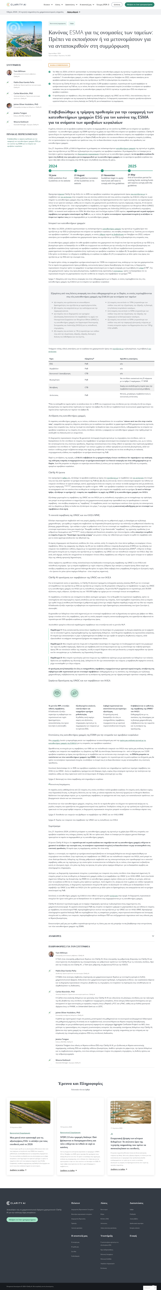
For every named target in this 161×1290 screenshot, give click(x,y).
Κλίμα (102, 1214)
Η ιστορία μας (75, 1242)
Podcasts (133, 1214)
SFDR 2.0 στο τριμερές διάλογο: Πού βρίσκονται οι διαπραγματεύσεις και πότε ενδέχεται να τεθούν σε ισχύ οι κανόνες (78, 1142)
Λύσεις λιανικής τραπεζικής (108, 1228)
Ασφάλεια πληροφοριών (108, 1263)
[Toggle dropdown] (52, 4)
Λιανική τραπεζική (76, 1228)
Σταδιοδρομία (75, 1256)
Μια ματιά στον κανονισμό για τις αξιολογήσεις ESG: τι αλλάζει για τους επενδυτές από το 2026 (29, 1141)
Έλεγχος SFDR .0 (103, 4)
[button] (102, 936)
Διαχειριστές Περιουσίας (78, 1219)
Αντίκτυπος (104, 1223)
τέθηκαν (102, 234)
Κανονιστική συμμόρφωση (58, 23)
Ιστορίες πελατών (135, 1228)
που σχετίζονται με (138, 194)
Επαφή (133, 1235)
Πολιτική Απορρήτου (107, 1254)
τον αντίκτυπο (66, 197)
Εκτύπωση (104, 1268)
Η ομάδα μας (75, 1247)
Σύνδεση (117, 4)
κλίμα (141, 268)
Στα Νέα (73, 1251)
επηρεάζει (56, 740)
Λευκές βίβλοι (134, 1219)
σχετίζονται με (118, 348)
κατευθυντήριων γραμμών (126, 148)
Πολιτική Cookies (106, 1259)
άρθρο (64, 478)
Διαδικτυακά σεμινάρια (136, 1223)
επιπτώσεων (118, 271)
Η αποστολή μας (85, 4)
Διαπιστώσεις (70, 4)
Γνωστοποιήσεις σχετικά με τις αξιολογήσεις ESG (110, 1243)
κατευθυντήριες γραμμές (112, 228)
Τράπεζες (74, 1223)
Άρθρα (72, 23)
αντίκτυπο (114, 895)
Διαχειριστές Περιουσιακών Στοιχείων (82, 1209)
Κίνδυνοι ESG (105, 1219)
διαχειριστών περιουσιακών (88, 154)
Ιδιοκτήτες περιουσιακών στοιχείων (81, 1214)
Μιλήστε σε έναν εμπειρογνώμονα (139, 4)
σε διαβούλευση (118, 234)
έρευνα (61, 194)
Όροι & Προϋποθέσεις (107, 1250)
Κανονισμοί (104, 1209)
